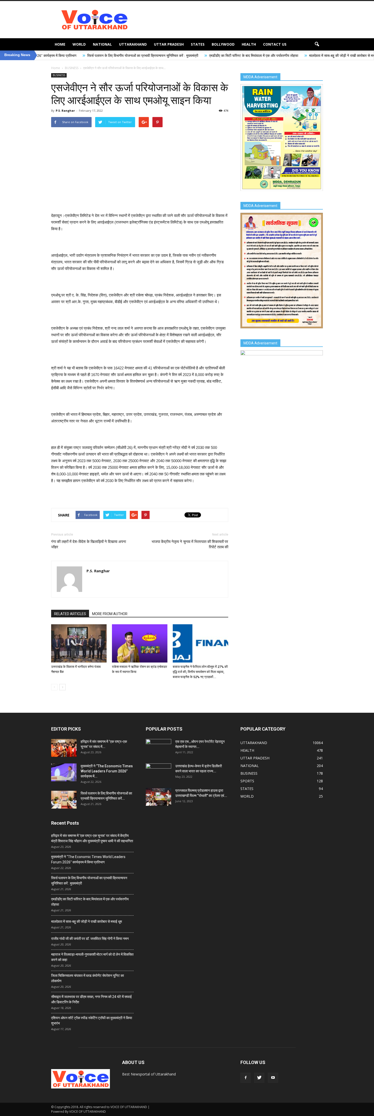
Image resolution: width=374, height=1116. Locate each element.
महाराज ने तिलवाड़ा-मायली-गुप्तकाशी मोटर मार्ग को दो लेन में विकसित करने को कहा (92, 957)
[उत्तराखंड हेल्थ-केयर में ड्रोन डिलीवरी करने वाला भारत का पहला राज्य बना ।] (158, 772)
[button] (317, 44)
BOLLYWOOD (223, 44)
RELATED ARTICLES (70, 614)
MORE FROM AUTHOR (109, 614)
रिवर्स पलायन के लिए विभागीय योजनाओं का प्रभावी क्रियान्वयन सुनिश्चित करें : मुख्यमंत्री (88, 56)
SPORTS (247, 780)
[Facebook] (245, 1078)
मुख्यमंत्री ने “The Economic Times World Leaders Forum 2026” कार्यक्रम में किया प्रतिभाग (88, 859)
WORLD (79, 44)
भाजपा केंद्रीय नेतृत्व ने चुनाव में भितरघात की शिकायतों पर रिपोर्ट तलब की (190, 544)
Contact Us (274, 44)
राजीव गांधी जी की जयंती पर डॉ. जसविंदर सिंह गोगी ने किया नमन (90, 939)
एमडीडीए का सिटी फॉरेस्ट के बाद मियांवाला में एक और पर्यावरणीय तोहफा (198, 56)
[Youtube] (273, 1078)
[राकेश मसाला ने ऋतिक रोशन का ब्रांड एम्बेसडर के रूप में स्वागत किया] (139, 643)
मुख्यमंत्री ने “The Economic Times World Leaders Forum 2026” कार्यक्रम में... (107, 771)
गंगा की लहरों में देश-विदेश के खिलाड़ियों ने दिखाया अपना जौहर (88, 544)
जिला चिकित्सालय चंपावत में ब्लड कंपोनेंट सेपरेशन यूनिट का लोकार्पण (87, 978)
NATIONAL (102, 44)
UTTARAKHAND (133, 44)
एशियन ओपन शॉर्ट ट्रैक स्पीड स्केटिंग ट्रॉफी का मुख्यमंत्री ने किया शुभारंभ (91, 1020)
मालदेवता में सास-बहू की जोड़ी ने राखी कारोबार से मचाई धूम (291, 56)
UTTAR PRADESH (169, 44)
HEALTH (249, 44)
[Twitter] (259, 1078)
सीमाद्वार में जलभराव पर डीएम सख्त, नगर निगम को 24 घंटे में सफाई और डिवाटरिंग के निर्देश (91, 999)
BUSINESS (59, 75)
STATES (198, 44)
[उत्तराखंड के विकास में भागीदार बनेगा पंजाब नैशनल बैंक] (79, 643)
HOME (60, 44)
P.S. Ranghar (65, 110)
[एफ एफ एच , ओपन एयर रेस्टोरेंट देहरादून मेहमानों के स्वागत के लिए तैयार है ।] (158, 748)
